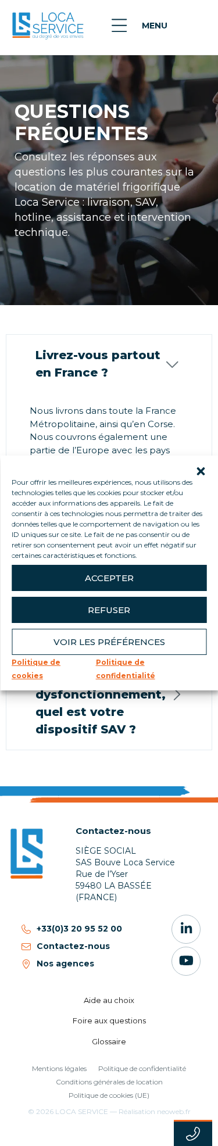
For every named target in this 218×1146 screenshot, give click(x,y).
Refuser (109, 609)
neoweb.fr (174, 1111)
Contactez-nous (73, 946)
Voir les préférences (109, 641)
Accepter (109, 577)
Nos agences (65, 963)
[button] (200, 470)
